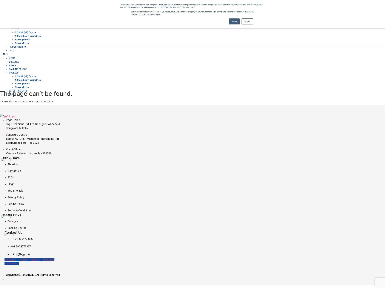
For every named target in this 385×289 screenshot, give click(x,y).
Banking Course (18, 69)
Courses (13, 73)
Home (12, 58)
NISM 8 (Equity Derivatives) (28, 36)
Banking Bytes (22, 43)
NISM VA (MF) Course (25, 32)
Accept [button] (234, 21)
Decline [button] (247, 21)
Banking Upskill (22, 39)
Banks (12, 65)
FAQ (12, 51)
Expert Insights (18, 47)
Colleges (14, 62)
